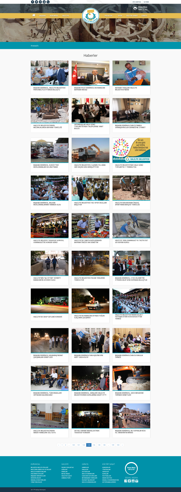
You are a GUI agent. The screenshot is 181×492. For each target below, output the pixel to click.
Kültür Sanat (132, 15)
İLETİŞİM (146, 2)
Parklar (64, 471)
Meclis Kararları (88, 474)
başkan (42, 15)
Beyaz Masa (65, 474)
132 (83, 445)
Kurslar (105, 474)
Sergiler (105, 471)
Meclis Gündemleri (89, 482)
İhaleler (85, 469)
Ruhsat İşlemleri (88, 480)
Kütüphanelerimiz (109, 482)
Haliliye (65, 15)
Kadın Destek (107, 478)
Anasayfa (34, 45)
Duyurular (86, 471)
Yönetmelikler (36, 482)
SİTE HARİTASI (137, 2)
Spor (120, 15)
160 (118, 445)
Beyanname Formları (89, 478)
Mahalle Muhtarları (38, 480)
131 (78, 445)
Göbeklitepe (65, 478)
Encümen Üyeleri (37, 474)
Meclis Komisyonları (38, 471)
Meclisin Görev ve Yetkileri (41, 469)
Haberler (85, 467)
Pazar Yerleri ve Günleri (67, 468)
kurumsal (54, 15)
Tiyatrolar (106, 469)
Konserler (106, 467)
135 (99, 445)
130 (73, 445)
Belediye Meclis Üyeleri (39, 467)
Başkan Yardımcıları (38, 476)
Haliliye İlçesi (66, 476)
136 (104, 445)
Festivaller (106, 476)
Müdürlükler (36, 478)
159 (113, 445)
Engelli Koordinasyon (110, 480)
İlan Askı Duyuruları (89, 476)
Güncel (144, 15)
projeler (108, 15)
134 (94, 445)
